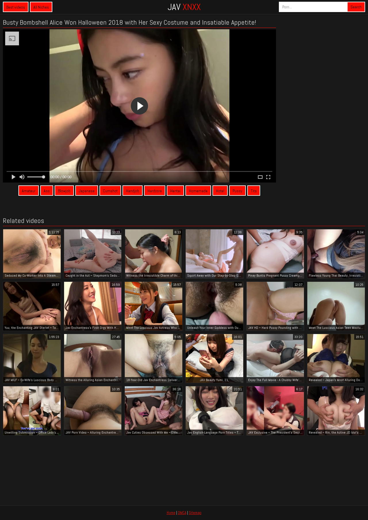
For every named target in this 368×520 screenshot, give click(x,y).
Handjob (132, 190)
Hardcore (154, 190)
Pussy (237, 190)
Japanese (87, 190)
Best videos (15, 7)
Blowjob (64, 190)
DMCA (182, 512)
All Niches (41, 7)
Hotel (220, 190)
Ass (47, 190)
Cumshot (110, 190)
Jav (184, 7)
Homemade (198, 190)
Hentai (175, 190)
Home (171, 512)
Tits (254, 190)
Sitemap (195, 512)
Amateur (28, 190)
